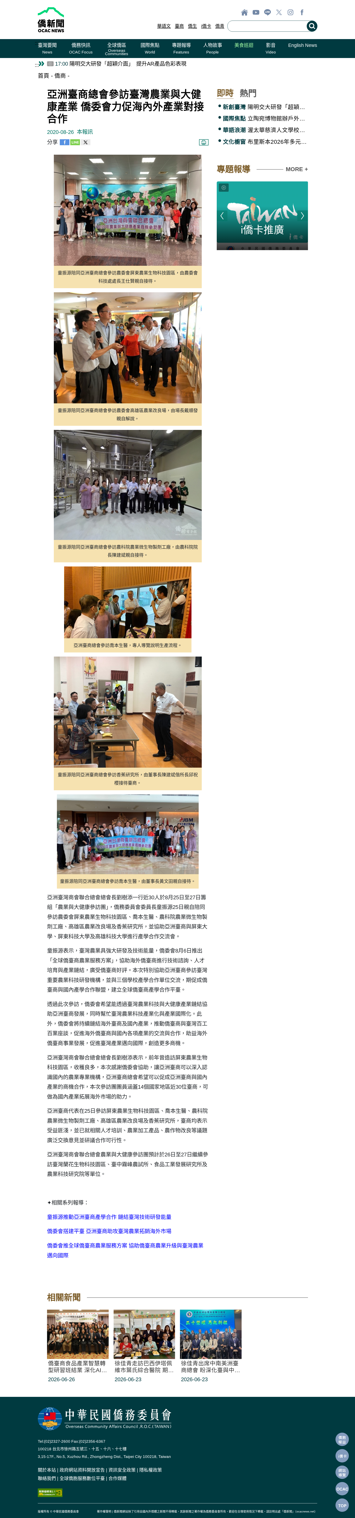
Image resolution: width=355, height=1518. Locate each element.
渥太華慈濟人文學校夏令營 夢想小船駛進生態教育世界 (265, 130)
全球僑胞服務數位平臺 (82, 1478)
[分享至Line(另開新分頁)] (75, 143)
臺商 (179, 26)
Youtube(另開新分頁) (256, 12)
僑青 (219, 26)
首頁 (43, 76)
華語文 (164, 26)
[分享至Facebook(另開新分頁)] (64, 143)
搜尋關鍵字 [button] (312, 26)
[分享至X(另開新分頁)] (85, 143)
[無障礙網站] (50, 1492)
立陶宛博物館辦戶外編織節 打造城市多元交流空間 (265, 118)
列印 (204, 142)
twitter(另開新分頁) (279, 12)
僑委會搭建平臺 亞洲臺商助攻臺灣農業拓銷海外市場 (109, 1231)
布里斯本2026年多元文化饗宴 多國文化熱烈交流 (265, 142)
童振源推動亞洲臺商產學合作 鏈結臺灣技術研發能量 (109, 1217)
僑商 (60, 76)
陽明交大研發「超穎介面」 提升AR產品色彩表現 (265, 107)
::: (37, 43)
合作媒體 (117, 1478)
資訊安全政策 (122, 1470)
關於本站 (47, 1470)
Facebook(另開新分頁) (302, 12)
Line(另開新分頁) (267, 12)
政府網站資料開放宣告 (82, 1470)
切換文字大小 (313, 12)
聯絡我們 (47, 1478)
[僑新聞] (81, 19)
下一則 (302, 215)
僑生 (192, 26)
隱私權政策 (150, 1470)
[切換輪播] (224, 187)
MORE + (297, 169)
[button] (47, 48)
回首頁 (244, 12)
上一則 (222, 215)
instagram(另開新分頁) (290, 12)
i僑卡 (206, 26)
